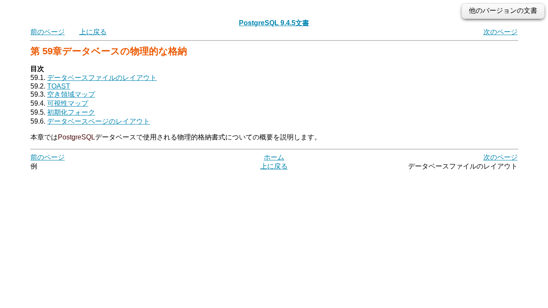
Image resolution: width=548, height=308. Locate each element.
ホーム (274, 157)
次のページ (500, 32)
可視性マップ (67, 103)
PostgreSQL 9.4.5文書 (274, 23)
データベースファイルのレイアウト (102, 77)
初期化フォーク (71, 112)
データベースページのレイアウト (98, 121)
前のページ (47, 32)
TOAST (58, 86)
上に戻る (93, 32)
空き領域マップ (71, 94)
